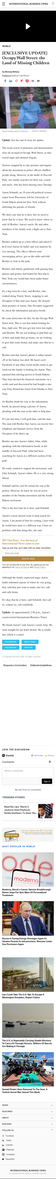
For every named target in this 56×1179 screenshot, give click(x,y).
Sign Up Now (11, 835)
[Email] (32, 80)
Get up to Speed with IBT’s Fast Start (37, 831)
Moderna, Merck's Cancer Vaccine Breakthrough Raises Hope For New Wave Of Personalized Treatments (26, 892)
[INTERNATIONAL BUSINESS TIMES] (28, 4)
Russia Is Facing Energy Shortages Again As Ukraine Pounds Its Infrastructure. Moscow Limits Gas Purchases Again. (27, 941)
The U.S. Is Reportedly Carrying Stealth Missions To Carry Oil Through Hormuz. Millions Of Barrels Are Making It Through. (27, 1043)
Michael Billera (12, 71)
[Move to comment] (38, 80)
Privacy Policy (39, 567)
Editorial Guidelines (41, 665)
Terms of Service (22, 567)
